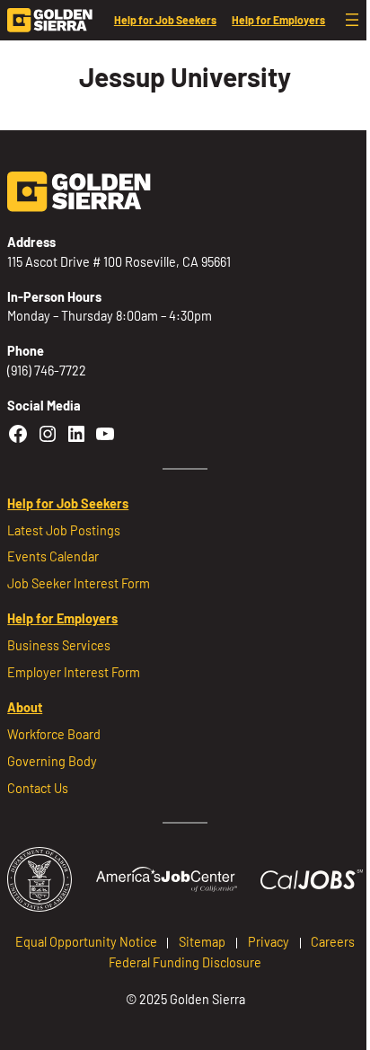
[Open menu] (352, 20)
